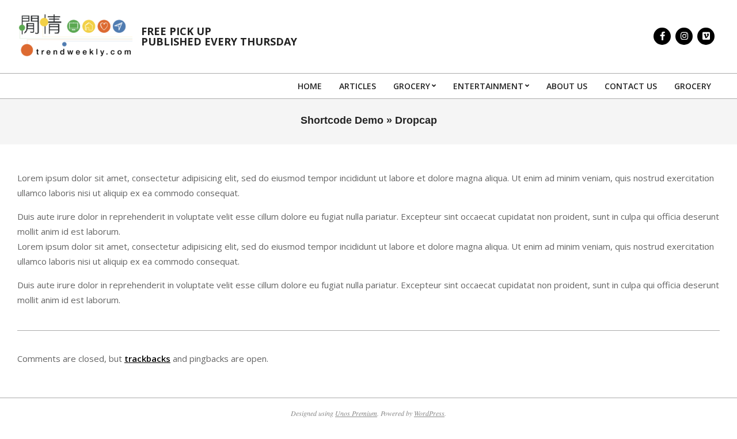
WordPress (429, 413)
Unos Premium (356, 413)
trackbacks (147, 358)
